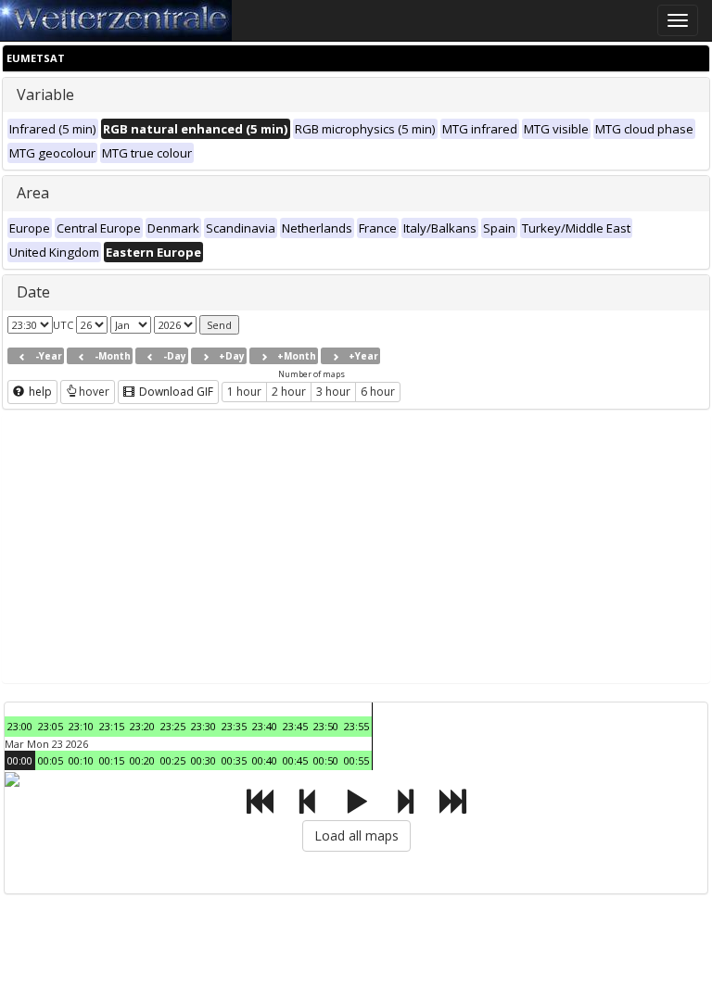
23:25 (172, 726)
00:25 (172, 760)
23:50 (325, 726)
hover (94, 391)
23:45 (295, 726)
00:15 (111, 760)
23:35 (234, 726)
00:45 (295, 760)
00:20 (142, 760)
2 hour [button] (289, 391)
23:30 (203, 726)
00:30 (203, 760)
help (39, 391)
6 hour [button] (378, 391)
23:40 (264, 726)
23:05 (50, 726)
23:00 (19, 726)
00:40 (264, 760)
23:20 (142, 726)
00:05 (50, 760)
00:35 (234, 760)
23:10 (81, 726)
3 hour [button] (333, 391)
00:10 (81, 760)
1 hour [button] (244, 391)
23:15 (111, 726)
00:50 (325, 760)
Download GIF (174, 391)
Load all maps (356, 835)
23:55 (356, 726)
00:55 (356, 760)
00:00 (19, 760)
